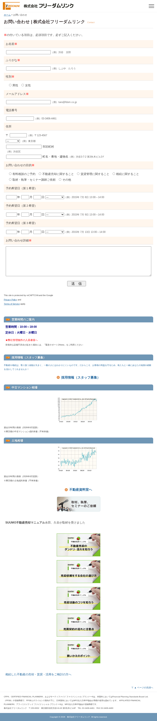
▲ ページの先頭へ (143, 687)
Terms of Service (12, 304)
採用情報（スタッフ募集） (80, 377)
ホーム (7, 15)
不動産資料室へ (80, 489)
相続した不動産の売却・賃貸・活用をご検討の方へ (38, 674)
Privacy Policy (10, 300)
